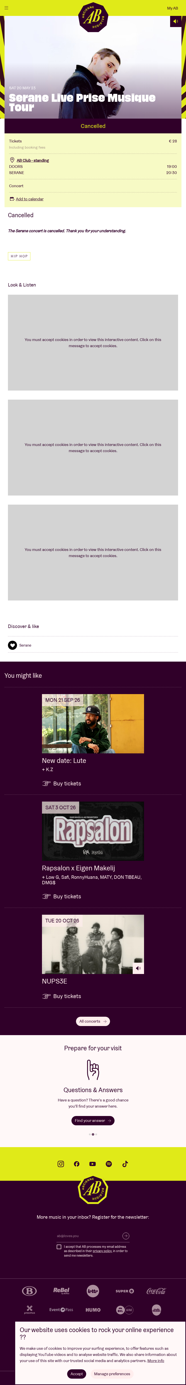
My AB (172, 8)
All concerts (90, 1021)
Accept (77, 1373)
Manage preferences (112, 1373)
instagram (61, 1164)
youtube (92, 1164)
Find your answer (90, 1120)
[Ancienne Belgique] (93, 17)
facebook (76, 1164)
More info (155, 1360)
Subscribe (125, 1236)
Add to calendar (30, 199)
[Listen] (175, 21)
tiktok (125, 1164)
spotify (109, 1164)
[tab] (90, 1134)
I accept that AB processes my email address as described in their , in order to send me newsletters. (96, 1251)
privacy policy (102, 1251)
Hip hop (19, 256)
